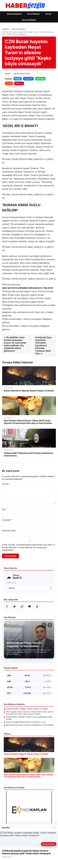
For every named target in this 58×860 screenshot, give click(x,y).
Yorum (6, 484)
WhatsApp (40, 79)
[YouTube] (29, 607)
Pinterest (19, 83)
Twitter (17, 79)
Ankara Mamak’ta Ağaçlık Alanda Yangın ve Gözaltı (27, 709)
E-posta (7, 520)
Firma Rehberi (33, 14)
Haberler (5, 29)
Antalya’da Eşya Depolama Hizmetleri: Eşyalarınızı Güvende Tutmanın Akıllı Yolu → (43, 345)
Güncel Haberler (14, 14)
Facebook (28, 79)
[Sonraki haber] (49, 625)
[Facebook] (7, 607)
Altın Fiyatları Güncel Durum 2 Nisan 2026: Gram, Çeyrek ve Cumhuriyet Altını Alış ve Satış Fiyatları (29, 713)
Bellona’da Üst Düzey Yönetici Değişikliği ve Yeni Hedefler (30, 725)
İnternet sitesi (9, 530)
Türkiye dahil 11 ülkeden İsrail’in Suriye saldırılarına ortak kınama (29, 718)
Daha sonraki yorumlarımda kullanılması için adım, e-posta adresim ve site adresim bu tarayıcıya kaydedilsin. (29, 547)
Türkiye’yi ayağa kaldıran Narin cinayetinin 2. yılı (25, 722)
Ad (4, 509)
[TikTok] (37, 607)
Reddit (8, 83)
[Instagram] (22, 607)
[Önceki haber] (44, 625)
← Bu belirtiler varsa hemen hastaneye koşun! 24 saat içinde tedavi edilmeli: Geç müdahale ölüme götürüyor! (15, 344)
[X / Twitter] (14, 607)
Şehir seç (11, 583)
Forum (48, 14)
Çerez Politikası (29, 20)
